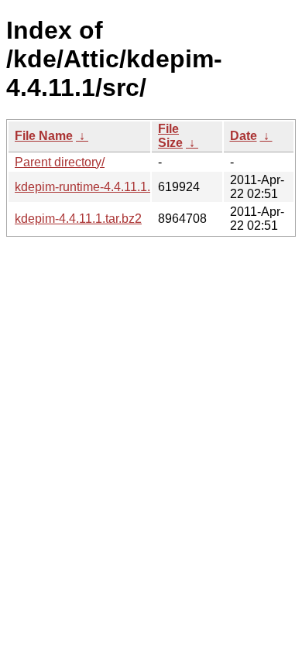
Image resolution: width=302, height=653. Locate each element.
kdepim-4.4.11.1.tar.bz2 (78, 218)
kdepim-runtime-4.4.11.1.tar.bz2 (101, 186)
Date (243, 135)
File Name (44, 135)
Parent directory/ (60, 162)
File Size (170, 135)
